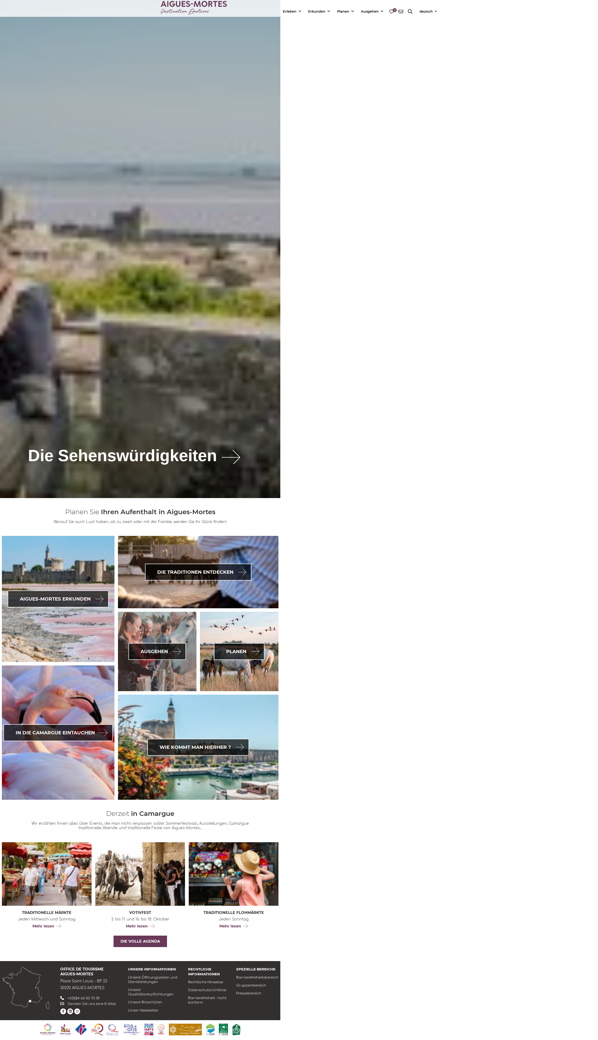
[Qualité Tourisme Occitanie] (105, 1029)
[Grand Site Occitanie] (161, 1029)
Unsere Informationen (152, 969)
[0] (391, 11)
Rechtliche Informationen (204, 971)
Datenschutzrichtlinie (207, 990)
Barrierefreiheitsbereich (257, 978)
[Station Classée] (210, 1029)
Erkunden (316, 11)
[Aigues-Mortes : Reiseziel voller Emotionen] (47, 1029)
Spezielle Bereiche (255, 969)
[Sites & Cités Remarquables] (132, 1029)
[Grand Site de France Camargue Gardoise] (185, 1029)
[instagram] (77, 1011)
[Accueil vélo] (236, 1029)
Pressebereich (248, 993)
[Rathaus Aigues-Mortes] (65, 1029)
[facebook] (63, 1011)
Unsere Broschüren (145, 1002)
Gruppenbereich (251, 985)
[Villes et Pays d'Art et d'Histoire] (148, 1029)
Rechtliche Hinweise (205, 982)
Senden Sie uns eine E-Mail (92, 1004)
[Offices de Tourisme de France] (81, 1029)
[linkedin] (70, 1011)
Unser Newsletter (143, 1010)
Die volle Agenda (140, 941)
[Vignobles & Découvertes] (223, 1029)
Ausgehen (370, 11)
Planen (343, 11)
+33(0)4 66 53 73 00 (84, 998)
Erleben (289, 11)
